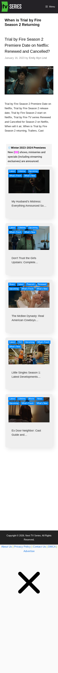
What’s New (29, 175)
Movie (31, 399)
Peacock (31, 284)
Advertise (29, 551)
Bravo (12, 284)
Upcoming (33, 171)
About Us (6, 546)
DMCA (52, 546)
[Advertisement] (29, 495)
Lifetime (21, 171)
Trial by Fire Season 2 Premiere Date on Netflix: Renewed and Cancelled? (27, 45)
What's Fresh (15, 175)
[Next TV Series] (12, 6)
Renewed (42, 284)
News (39, 399)
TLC (20, 342)
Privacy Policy (22, 546)
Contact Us (39, 546)
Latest (12, 171)
